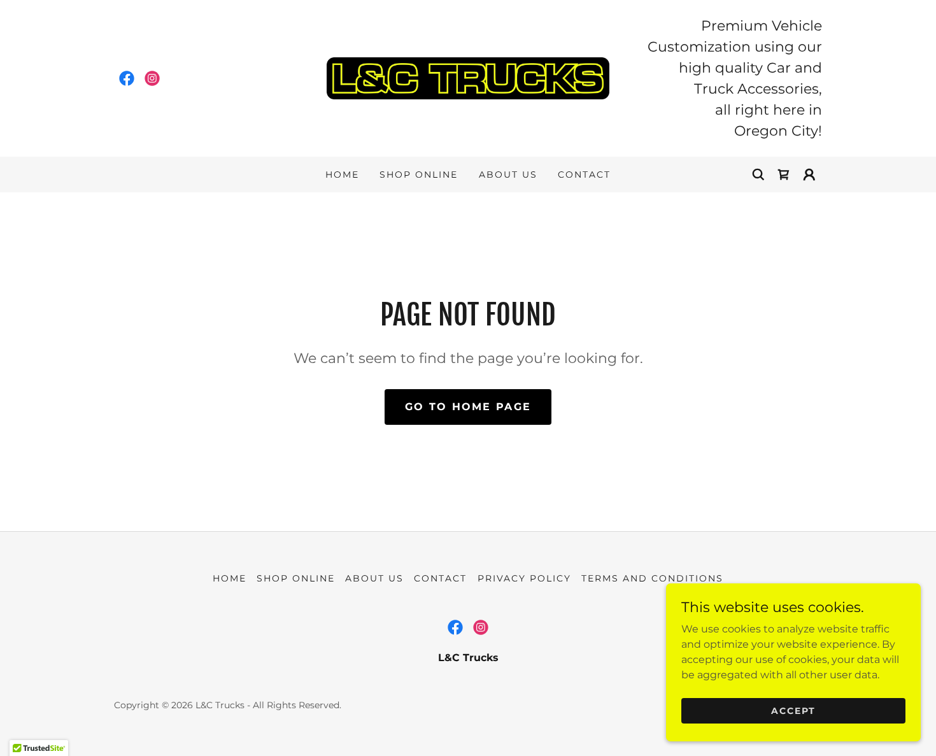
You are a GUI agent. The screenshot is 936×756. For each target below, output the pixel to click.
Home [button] (229, 578)
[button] (809, 174)
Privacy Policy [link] (524, 578)
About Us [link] (508, 174)
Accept (793, 710)
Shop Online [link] (418, 174)
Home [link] (342, 174)
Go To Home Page (468, 407)
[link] (126, 78)
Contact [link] (584, 174)
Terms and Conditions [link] (652, 578)
